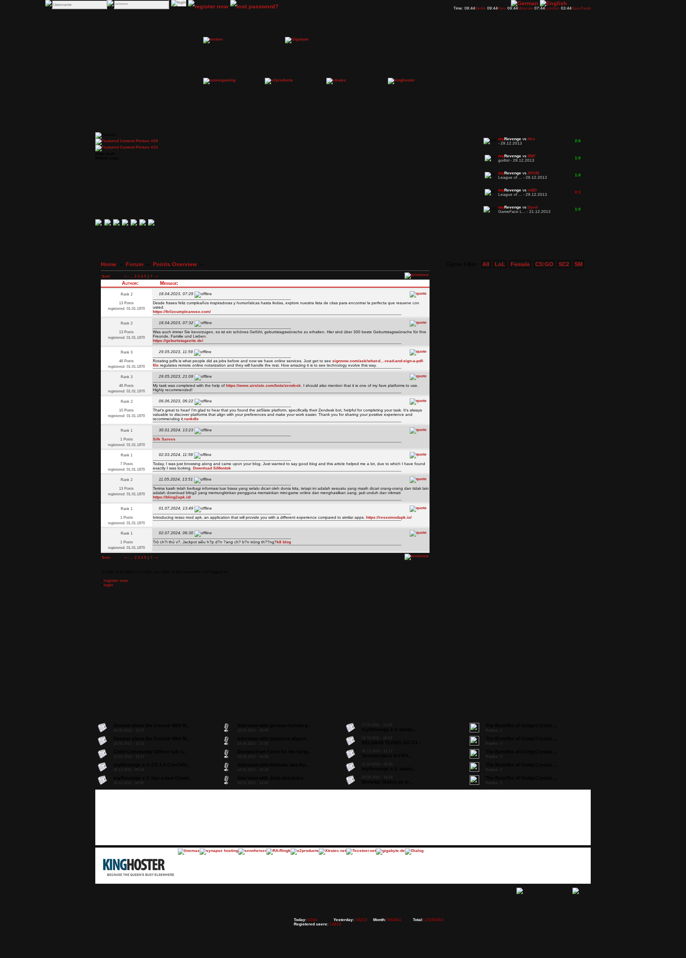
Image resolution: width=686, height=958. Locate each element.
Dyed (533, 207)
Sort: (106, 276)
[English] (553, 3)
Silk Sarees (164, 439)
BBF (532, 156)
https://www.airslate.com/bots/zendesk (263, 385)
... (131, 276)
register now (116, 580)
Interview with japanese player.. (272, 739)
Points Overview (175, 264)
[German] (524, 3)
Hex (531, 139)
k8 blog (284, 542)
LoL (500, 264)
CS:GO (544, 264)
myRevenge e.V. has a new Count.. (152, 778)
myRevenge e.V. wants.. (388, 729)
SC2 (564, 264)
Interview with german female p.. (273, 725)
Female (520, 264)
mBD (532, 190)
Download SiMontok (212, 468)
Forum (134, 264)
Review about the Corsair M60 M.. (151, 725)
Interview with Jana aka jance (270, 778)
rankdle (191, 419)
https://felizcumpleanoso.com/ (182, 311)
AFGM (533, 173)
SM (578, 264)
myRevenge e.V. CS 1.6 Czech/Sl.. (151, 765)
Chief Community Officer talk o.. (149, 752)
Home (108, 264)
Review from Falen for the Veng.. (273, 752)
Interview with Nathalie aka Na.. (272, 765)
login (108, 585)
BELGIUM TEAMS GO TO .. (391, 743)
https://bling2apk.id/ (172, 497)
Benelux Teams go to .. (387, 782)
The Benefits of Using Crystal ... (521, 725)
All (485, 264)
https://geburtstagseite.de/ (178, 340)
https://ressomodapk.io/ (389, 517)
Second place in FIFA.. (386, 756)
